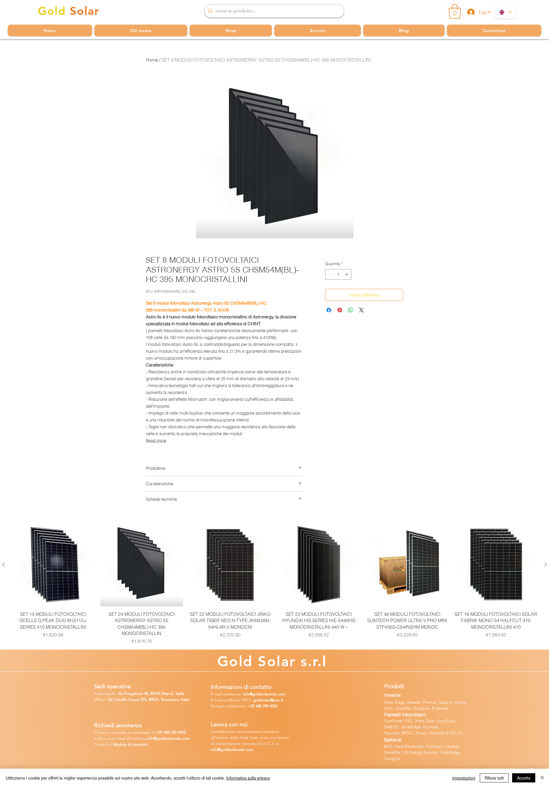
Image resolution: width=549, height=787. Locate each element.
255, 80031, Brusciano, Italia (164, 699)
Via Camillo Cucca (123, 699)
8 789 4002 (177, 732)
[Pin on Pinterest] (339, 310)
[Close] (542, 777)
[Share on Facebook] (328, 310)
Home (152, 60)
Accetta (523, 778)
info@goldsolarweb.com (232, 749)
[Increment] (347, 274)
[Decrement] (329, 274)
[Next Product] (545, 564)
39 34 (163, 732)
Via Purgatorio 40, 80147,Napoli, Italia (151, 693)
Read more (156, 440)
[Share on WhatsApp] (350, 310)
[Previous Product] (3, 564)
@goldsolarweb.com (267, 694)
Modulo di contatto (130, 744)
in (148, 738)
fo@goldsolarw (163, 738)
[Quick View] (53, 564)
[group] (274, 584)
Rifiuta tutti (494, 778)
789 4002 (270, 706)
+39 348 (255, 706)
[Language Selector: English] (505, 12)
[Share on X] (361, 310)
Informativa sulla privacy (248, 778)
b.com (184, 738)
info (246, 694)
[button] (455, 11)
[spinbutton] (338, 274)
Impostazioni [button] (463, 778)
